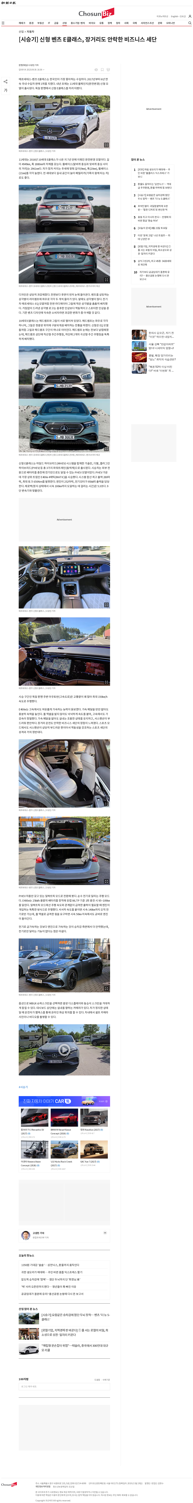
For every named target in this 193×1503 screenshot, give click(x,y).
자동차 (30, 31)
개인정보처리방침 (43, 1486)
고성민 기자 (38, 1233)
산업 (21, 31)
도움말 (97, 1380)
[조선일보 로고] (8, 3)
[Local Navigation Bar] (3, 23)
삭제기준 (106, 1380)
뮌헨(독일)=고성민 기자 (29, 65)
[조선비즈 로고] (96, 13)
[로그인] (190, 16)
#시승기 (23, 1087)
